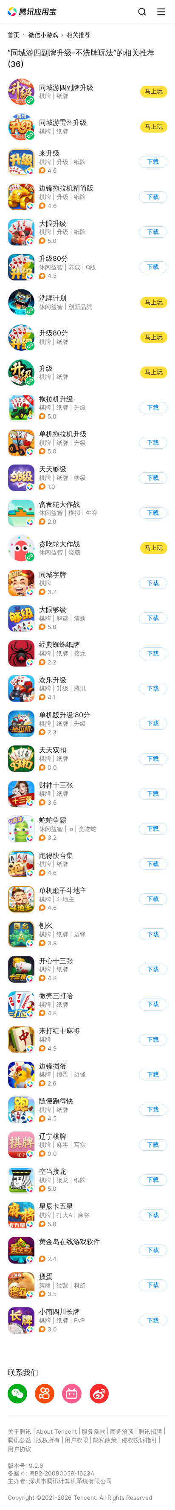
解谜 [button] (62, 618)
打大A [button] (64, 1215)
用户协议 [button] (19, 1449)
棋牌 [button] (45, 162)
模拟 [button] (74, 512)
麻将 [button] (62, 1144)
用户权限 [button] (76, 1440)
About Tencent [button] (56, 1431)
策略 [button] (45, 1285)
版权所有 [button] (48, 1440)
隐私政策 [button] (105, 1440)
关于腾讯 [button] (19, 1431)
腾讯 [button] (80, 688)
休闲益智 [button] (51, 267)
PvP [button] (79, 1320)
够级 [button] (80, 477)
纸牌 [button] (80, 162)
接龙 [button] (80, 653)
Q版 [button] (91, 267)
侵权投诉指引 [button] (139, 1440)
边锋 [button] (80, 934)
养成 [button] (74, 267)
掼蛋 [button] (62, 1074)
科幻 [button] (80, 1285)
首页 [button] (14, 35)
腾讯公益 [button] (19, 1440)
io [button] (70, 829)
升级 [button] (62, 162)
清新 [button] (80, 618)
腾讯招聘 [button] (150, 1431)
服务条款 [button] (93, 1431)
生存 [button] (92, 512)
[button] (32, 12)
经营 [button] (62, 1285)
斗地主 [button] (65, 899)
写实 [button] (80, 1144)
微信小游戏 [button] (43, 35)
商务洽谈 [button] (122, 1431)
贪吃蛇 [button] (87, 829)
